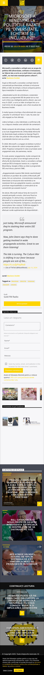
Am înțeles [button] (18, 670)
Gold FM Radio (20, 46)
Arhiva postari (22, 304)
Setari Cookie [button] (7, 670)
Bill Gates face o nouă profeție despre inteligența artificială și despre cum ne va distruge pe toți (22, 525)
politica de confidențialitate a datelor (21, 665)
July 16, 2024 (32, 267)
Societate (7, 475)
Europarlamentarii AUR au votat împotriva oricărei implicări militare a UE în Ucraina (22, 632)
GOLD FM (23, 281)
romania (13, 285)
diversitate (15, 281)
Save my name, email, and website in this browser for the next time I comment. (24, 364)
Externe (6, 547)
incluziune (31, 281)
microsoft (6, 285)
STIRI (22, 13)
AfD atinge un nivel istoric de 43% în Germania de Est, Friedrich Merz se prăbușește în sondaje (22, 559)
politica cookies (14, 666)
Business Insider (13, 78)
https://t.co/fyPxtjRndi (14, 264)
